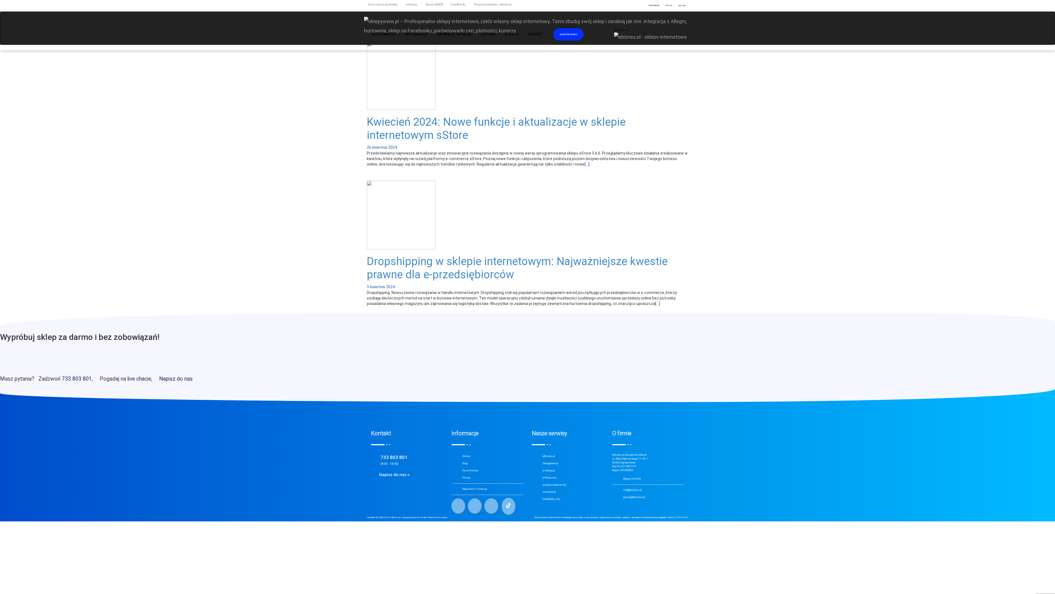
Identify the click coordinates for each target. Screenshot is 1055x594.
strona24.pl (549, 492)
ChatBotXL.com (551, 499)
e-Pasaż (411, 4)
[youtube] (491, 506)
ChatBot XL (458, 4)
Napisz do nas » (394, 474)
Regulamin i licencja (474, 489)
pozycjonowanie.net (554, 484)
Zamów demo (568, 34)
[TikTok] (508, 506)
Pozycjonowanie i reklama (492, 4)
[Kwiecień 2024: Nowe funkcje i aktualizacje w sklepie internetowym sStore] (401, 75)
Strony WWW (433, 4)
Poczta (466, 477)
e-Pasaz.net (549, 477)
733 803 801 (77, 379)
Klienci (512, 34)
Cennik (488, 34)
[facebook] (458, 506)
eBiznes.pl (549, 456)
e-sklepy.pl (549, 470)
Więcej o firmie (632, 478)
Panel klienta (470, 470)
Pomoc (466, 456)
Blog (465, 463)
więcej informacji (677, 517)
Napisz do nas (176, 379)
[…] (587, 164)
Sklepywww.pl (550, 463)
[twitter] (475, 506)
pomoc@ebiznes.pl (634, 497)
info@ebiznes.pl (632, 490)
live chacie (139, 379)
